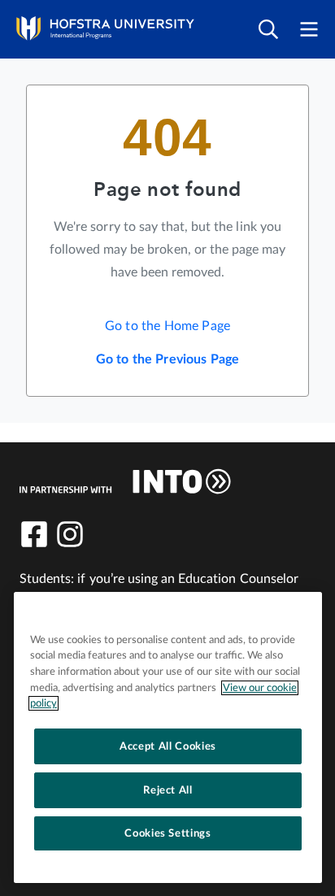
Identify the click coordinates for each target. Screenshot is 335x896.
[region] (168, 737)
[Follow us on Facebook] (34, 534)
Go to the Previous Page (168, 359)
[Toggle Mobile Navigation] (309, 29)
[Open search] (268, 29)
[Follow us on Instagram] (70, 534)
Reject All (168, 790)
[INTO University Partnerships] (125, 481)
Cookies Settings (167, 833)
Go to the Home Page (167, 326)
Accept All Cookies (168, 746)
